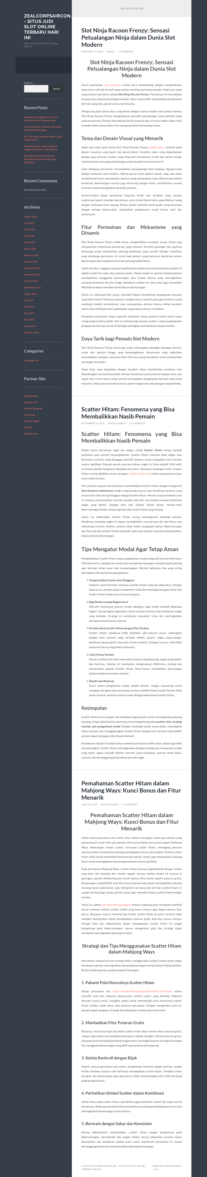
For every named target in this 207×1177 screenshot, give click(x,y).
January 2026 (31, 261)
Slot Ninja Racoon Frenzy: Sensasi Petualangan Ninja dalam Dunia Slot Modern (128, 37)
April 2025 (29, 319)
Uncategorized (31, 360)
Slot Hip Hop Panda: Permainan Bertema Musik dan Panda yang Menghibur (40, 159)
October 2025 (31, 281)
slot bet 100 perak (33, 408)
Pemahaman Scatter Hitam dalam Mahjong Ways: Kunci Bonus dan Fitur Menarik (131, 790)
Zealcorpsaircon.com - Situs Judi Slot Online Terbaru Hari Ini (53, 26)
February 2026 (31, 255)
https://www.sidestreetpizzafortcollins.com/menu (142, 991)
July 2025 (29, 300)
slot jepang (29, 414)
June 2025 (29, 306)
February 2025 (31, 332)
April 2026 (29, 242)
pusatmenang (31, 396)
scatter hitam (157, 147)
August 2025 (30, 294)
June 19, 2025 (89, 804)
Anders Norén (172, 1166)
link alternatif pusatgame (116, 904)
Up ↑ (157, 1169)
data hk (28, 427)
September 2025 (32, 287)
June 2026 (29, 229)
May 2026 (29, 236)
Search (28, 83)
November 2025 (32, 274)
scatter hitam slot (139, 473)
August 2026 (30, 216)
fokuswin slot (30, 402)
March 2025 (30, 326)
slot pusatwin (112, 85)
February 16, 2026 (92, 51)
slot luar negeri (31, 421)
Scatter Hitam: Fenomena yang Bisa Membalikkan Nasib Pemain (128, 412)
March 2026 (30, 248)
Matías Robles (117, 423)
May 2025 (29, 313)
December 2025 (32, 268)
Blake (111, 51)
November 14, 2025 (93, 423)
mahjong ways (31, 433)
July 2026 (29, 223)
